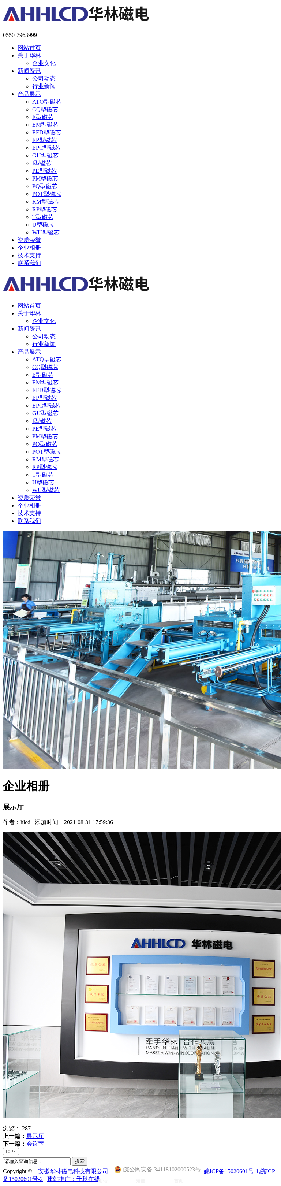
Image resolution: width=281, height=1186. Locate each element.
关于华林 (29, 55)
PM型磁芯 (45, 178)
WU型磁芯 (46, 232)
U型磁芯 (43, 225)
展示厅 (35, 1136)
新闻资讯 (29, 71)
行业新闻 (44, 86)
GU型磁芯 (45, 155)
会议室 (35, 1144)
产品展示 (29, 94)
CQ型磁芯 (45, 109)
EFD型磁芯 (46, 132)
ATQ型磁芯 (46, 101)
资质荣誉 (29, 240)
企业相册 (29, 248)
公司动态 (44, 78)
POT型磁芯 (46, 194)
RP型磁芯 (44, 209)
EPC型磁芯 (46, 148)
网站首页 (29, 48)
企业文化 (44, 63)
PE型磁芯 (44, 171)
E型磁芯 (42, 117)
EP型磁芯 (44, 140)
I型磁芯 (42, 163)
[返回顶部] (11, 1153)
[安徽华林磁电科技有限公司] (79, 22)
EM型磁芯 (45, 125)
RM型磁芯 (45, 201)
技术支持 (29, 255)
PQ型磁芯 (44, 186)
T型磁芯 (42, 217)
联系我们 (29, 263)
